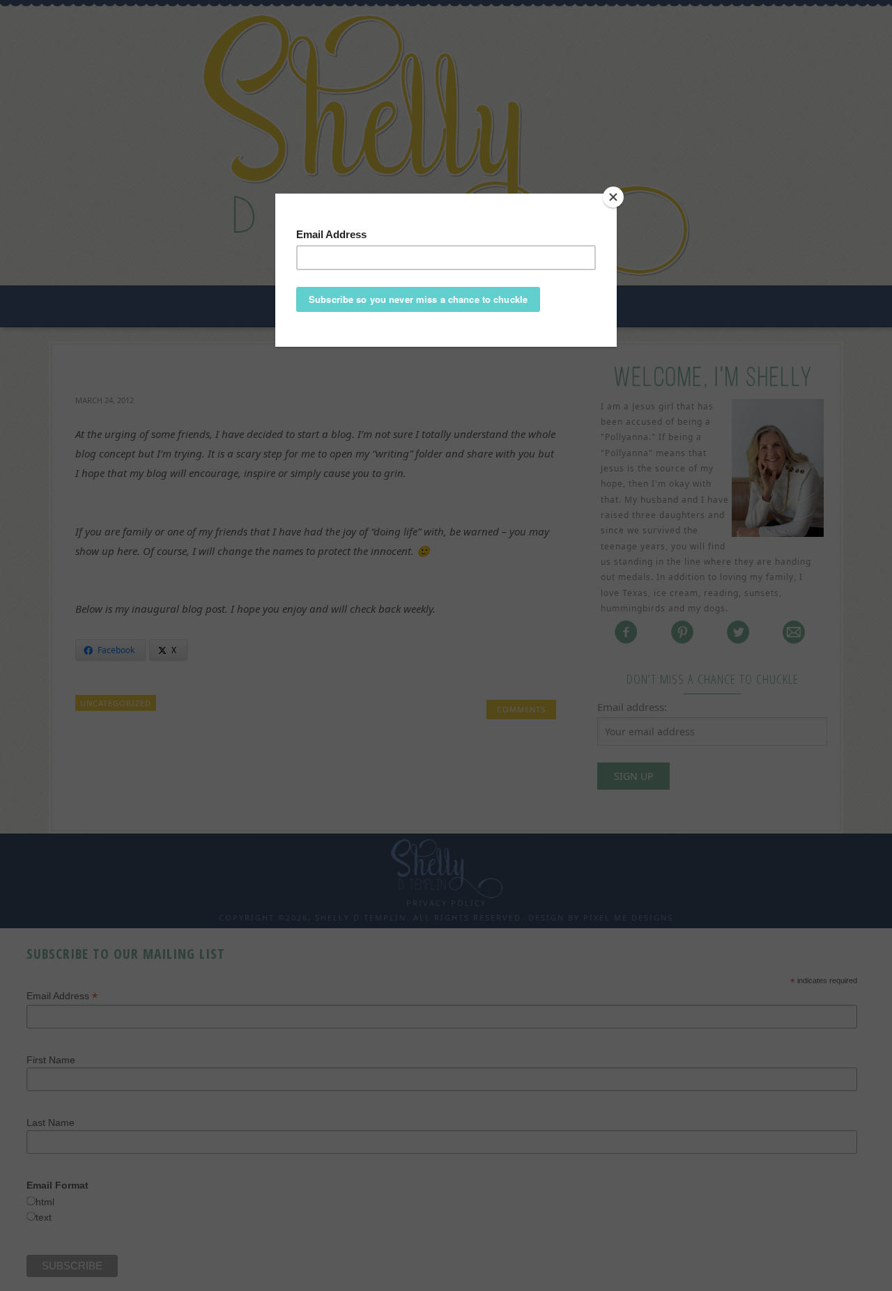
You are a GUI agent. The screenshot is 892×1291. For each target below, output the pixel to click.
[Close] (613, 197)
